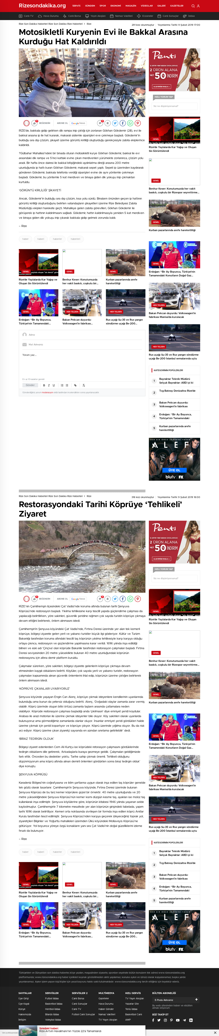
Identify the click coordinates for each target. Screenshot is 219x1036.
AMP (128, 1020)
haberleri (75, 239)
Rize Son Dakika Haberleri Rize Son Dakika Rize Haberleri (51, 24)
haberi (40, 239)
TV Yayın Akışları (108, 1020)
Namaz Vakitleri (124, 16)
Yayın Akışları (98, 16)
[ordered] (62, 385)
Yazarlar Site (132, 1004)
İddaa (191, 16)
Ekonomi (116, 6)
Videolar (147, 6)
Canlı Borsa (74, 16)
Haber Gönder (106, 1009)
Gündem (90, 6)
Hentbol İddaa (52, 1009)
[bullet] (67, 385)
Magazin (131, 6)
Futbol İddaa (52, 998)
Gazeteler (176, 6)
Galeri (161, 6)
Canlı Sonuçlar (171, 16)
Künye (21, 1009)
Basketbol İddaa (53, 1004)
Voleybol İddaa (53, 1020)
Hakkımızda (24, 1014)
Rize (89, 24)
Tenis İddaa (131, 1009)
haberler (57, 239)
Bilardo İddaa (52, 1014)
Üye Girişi (23, 998)
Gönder (30, 385)
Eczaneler (147, 16)
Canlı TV (29, 16)
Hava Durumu (51, 16)
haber (25, 239)
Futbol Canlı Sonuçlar (83, 1014)
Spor (103, 6)
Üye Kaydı (23, 1004)
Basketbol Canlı (133, 1014)
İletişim (22, 1020)
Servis (76, 6)
